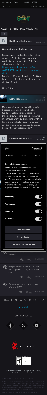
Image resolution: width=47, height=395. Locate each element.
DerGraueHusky (18, 41)
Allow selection (23, 237)
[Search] (4, 34)
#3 (41, 139)
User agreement (28, 371)
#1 (40, 41)
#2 (40, 99)
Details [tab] (24, 155)
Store (34, 2)
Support (6, 6)
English (25, 307)
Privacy (38, 371)
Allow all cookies (23, 229)
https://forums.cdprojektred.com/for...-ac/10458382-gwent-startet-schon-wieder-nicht (21, 70)
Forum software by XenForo (20, 392)
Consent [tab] (9, 155)
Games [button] (17, 2)
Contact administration (13, 371)
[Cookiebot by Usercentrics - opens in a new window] (32, 148)
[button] (2, 12)
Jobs (26, 2)
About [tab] (37, 155)
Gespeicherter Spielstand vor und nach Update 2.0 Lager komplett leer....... (24, 269)
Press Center (31, 373)
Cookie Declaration (18, 373)
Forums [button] (5, 2)
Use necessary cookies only (23, 244)
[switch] (38, 204)
